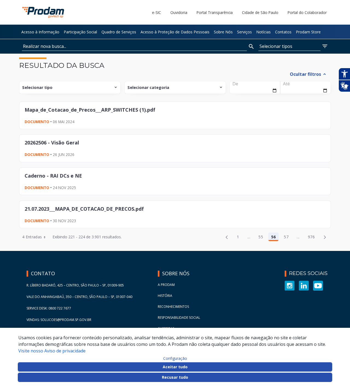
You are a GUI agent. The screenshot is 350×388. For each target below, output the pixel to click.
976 (313, 237)
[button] (293, 46)
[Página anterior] (227, 237)
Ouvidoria (178, 12)
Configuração (175, 358)
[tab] (310, 74)
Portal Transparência (215, 12)
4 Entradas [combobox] (32, 236)
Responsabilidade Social (179, 317)
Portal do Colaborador (307, 12)
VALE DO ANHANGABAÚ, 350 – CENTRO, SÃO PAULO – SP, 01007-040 (79, 296)
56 (275, 237)
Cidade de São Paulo (260, 12)
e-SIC (156, 12)
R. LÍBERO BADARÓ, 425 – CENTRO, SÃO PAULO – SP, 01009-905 (75, 285)
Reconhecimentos (173, 306)
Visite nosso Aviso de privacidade (52, 351)
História (165, 295)
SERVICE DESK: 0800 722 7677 (49, 308)
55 (262, 237)
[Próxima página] (325, 237)
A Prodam (166, 284)
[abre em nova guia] (289, 285)
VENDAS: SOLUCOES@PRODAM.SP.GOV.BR (59, 319)
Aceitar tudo (175, 366)
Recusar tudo (175, 377)
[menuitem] (40, 32)
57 (287, 237)
